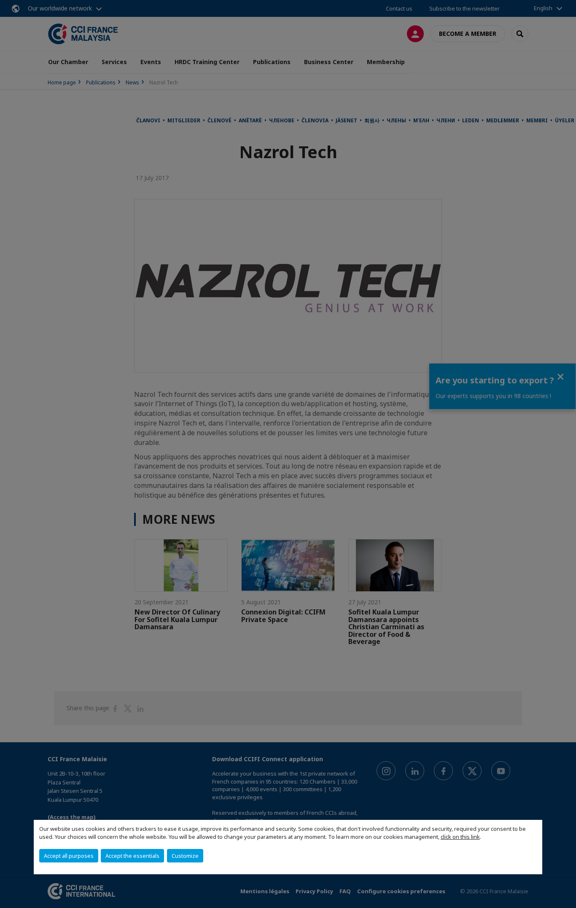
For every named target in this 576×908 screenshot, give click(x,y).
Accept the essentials (132, 856)
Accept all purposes (69, 856)
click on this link (460, 837)
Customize (185, 856)
